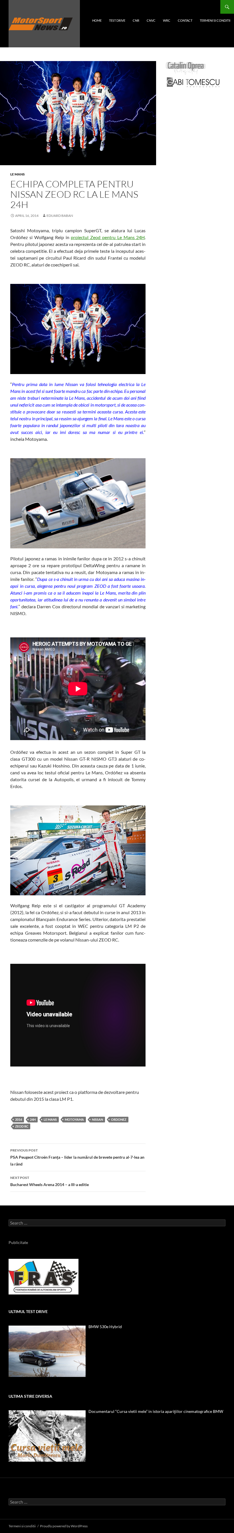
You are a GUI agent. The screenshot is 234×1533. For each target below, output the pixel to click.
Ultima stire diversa (30, 1396)
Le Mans (17, 174)
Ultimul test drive (28, 1311)
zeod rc (21, 1126)
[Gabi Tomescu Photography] (193, 82)
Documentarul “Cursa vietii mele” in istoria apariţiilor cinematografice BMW (155, 1411)
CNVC (151, 20)
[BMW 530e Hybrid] (47, 1351)
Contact (185, 20)
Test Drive (117, 20)
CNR (136, 20)
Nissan (97, 1119)
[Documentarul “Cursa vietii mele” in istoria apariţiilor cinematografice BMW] (47, 1436)
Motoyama (74, 1119)
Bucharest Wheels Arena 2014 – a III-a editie (49, 1181)
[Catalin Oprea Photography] (186, 67)
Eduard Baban (60, 215)
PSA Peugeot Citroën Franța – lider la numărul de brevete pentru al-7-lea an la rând (77, 1157)
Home (97, 20)
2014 (18, 1119)
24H (33, 1119)
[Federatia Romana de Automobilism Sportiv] (43, 1276)
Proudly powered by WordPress (64, 1526)
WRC (166, 20)
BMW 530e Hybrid (105, 1326)
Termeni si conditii (215, 20)
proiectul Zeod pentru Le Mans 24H (108, 237)
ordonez (118, 1119)
